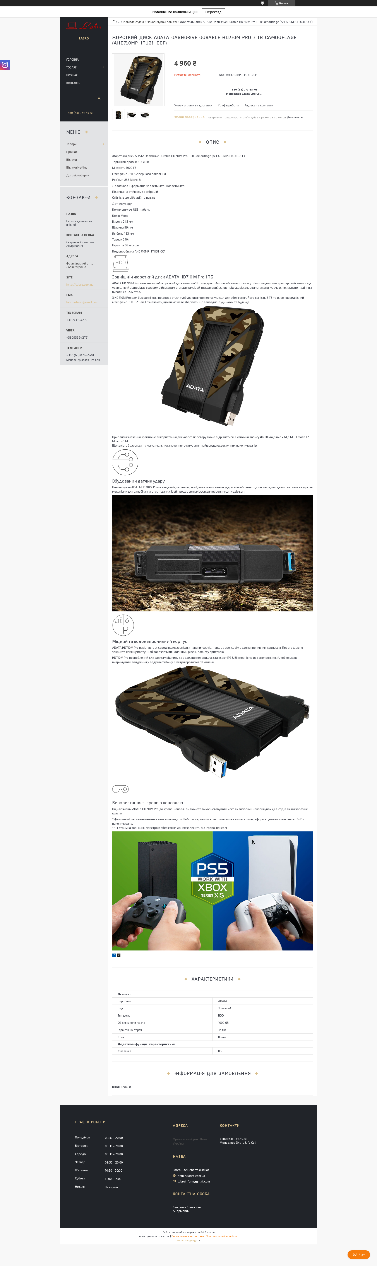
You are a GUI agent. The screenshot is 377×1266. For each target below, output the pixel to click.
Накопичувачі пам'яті (162, 22)
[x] (118, 956)
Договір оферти (77, 175)
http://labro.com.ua (80, 284)
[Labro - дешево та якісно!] (84, 26)
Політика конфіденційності (222, 1235)
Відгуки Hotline (76, 167)
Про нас (72, 75)
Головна (72, 59)
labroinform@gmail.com (82, 302)
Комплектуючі (133, 22)
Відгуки (71, 159)
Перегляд (213, 12)
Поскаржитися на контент (187, 1235)
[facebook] (114, 956)
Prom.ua (210, 1232)
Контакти (73, 83)
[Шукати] (99, 98)
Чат (362, 1254)
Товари (71, 67)
